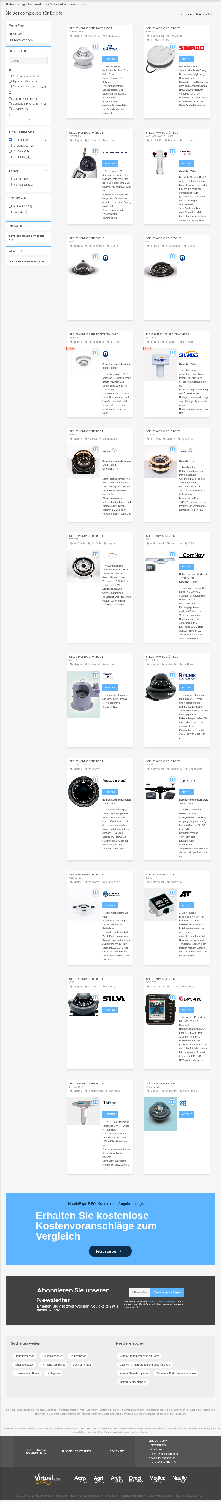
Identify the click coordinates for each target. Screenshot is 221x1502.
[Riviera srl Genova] (116, 257)
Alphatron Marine (25, 81)
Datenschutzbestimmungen (162, 1301)
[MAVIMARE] (193, 1102)
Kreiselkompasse (52, 1356)
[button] (28, 51)
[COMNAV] (193, 555)
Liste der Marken (158, 1440)
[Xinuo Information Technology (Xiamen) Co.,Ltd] (193, 780)
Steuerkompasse (24, 1356)
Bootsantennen (82, 1364)
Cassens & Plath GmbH (29, 104)
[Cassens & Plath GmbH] (116, 450)
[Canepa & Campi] (116, 676)
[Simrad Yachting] (193, 47)
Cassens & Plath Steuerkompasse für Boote (144, 1364)
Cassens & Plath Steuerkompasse (176, 1373)
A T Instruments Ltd (26, 76)
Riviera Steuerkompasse (133, 1373)
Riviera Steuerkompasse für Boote (139, 1356)
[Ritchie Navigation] (193, 676)
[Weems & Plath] (116, 780)
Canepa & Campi (25, 99)
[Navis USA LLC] (193, 998)
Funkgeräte (53, 1373)
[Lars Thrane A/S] (116, 1102)
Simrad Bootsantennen (132, 1382)
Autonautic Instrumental (29, 86)
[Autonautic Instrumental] (116, 893)
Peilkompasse (78, 1356)
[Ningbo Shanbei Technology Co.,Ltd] (193, 353)
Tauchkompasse (24, 1364)
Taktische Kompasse (53, 1364)
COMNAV (20, 109)
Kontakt (110, 59)
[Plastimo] (116, 47)
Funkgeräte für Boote (26, 1373)
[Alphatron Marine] (193, 151)
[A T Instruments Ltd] (193, 893)
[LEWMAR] (116, 151)
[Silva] (116, 998)
